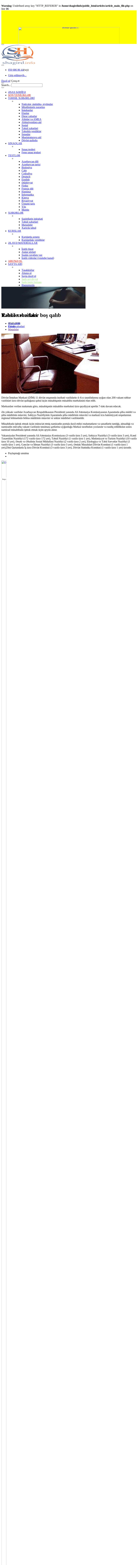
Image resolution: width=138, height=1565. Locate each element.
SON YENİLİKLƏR (19, 95)
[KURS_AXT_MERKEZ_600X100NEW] (69, 18)
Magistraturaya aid (31, 137)
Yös (24, 206)
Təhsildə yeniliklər (31, 131)
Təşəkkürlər (28, 270)
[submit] (2, 87)
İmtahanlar (27, 110)
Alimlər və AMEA (31, 119)
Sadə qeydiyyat (30, 279)
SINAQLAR (15, 143)
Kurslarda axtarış (31, 236)
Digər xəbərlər (29, 116)
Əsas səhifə (14, 323)
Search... (6, 85)
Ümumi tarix (28, 203)
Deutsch (26, 176)
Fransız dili (27, 188)
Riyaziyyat (27, 200)
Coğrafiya (27, 173)
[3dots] (2, 65)
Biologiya (27, 167)
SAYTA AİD (15, 264)
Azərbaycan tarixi (31, 164)
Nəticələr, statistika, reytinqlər (37, 104)
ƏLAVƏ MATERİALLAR (23, 243)
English (26, 179)
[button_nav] (2, 44)
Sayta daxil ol (29, 276)
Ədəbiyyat (27, 182)
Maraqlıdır (27, 224)
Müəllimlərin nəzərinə (33, 107)
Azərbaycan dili (30, 161)
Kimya (25, 197)
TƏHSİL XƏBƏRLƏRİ (21, 98)
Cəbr (24, 170)
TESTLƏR (14, 155)
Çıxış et (15, 80)
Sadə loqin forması (31, 282)
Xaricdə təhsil (29, 227)
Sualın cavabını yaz (32, 255)
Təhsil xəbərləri (30, 128)
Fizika (25, 185)
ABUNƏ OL (15, 261)
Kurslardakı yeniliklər (33, 239)
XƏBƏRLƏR (15, 212)
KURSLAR (14, 230)
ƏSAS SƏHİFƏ (17, 92)
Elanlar (25, 113)
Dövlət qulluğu (30, 140)
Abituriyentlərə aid (31, 122)
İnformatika (28, 194)
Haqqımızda (28, 285)
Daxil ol (5, 80)
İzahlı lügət (27, 249)
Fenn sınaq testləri (31, 152)
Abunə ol (26, 273)
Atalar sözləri (29, 252)
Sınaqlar (26, 134)
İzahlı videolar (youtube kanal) (38, 258)
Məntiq (25, 209)
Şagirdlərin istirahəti (32, 218)
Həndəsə (26, 191)
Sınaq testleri (28, 149)
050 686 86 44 (16, 69)
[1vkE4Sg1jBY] (69, 35)
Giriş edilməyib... (17, 75)
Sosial (25, 125)
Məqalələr (13, 329)
